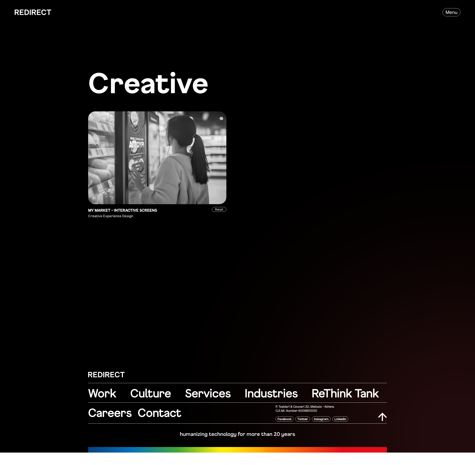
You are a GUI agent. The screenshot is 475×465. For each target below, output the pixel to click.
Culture (150, 392)
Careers (110, 412)
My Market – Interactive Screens (122, 210)
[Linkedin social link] (340, 419)
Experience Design (118, 216)
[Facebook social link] (285, 419)
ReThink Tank (345, 392)
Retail (219, 209)
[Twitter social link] (302, 419)
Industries (271, 392)
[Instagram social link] (321, 419)
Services (208, 392)
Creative (95, 216)
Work (102, 392)
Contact (159, 412)
